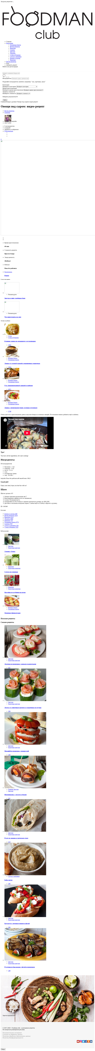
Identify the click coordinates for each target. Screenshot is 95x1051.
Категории (9, 43)
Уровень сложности (9, 92)
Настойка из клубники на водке (15, 592)
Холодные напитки (14, 568)
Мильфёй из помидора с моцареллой (16, 751)
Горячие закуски (13, 789)
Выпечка (13, 48)
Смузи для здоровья (11, 572)
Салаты (12, 50)
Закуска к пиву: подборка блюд (14, 298)
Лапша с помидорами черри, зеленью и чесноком (20, 408)
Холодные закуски (14, 548)
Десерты (12, 53)
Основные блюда (15, 45)
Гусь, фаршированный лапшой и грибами (18, 385)
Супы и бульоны (15, 55)
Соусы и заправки (15, 56)
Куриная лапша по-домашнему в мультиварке (20, 341)
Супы (10, 336)
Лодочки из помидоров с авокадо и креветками (20, 664)
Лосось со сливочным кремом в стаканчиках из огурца (22, 707)
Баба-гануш (8, 880)
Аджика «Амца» (9, 551)
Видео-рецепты (15, 46)
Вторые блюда (12, 358)
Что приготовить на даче (12, 317)
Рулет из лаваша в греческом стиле (16, 838)
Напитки (13, 60)
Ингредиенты (7, 78)
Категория (6, 85)
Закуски (12, 51)
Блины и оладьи (15, 58)
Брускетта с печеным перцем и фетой (17, 923)
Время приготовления (10, 88)
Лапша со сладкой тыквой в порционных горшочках (22, 363)
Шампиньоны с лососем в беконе (15, 794)
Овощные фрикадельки (12, 613)
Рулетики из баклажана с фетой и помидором (19, 967)
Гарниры (7, 112)
